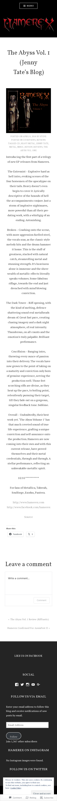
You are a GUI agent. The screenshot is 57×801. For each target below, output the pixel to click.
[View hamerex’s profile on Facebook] (17, 684)
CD (18, 143)
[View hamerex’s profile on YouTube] (33, 684)
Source (28, 517)
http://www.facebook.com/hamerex (28, 507)
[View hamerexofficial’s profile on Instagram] (27, 684)
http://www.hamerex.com (28, 502)
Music (20, 147)
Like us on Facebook (28, 656)
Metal (12, 147)
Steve (43, 136)
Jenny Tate (42, 143)
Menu (30, 5)
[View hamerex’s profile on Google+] (38, 684)
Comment (41, 600)
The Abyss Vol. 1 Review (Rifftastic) (29, 619)
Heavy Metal (28, 143)
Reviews (41, 140)
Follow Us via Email (28, 697)
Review (28, 147)
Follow (13, 736)
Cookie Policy (15, 788)
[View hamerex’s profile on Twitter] (22, 684)
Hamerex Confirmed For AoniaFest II (27, 628)
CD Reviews (29, 140)
